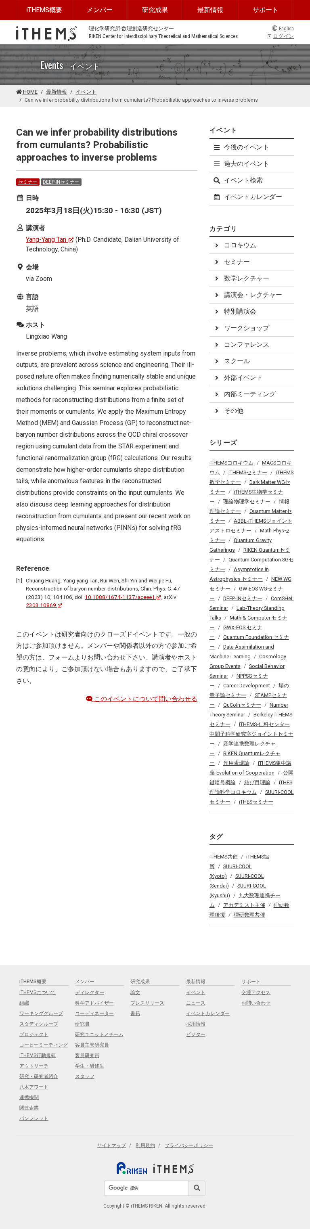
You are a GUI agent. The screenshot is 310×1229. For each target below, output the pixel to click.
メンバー (100, 10)
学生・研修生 (89, 1066)
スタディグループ (38, 1024)
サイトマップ (111, 1145)
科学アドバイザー (94, 1003)
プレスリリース (147, 1003)
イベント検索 (243, 180)
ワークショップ (246, 328)
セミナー (28, 182)
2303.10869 (41, 605)
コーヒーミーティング (43, 1045)
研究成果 (155, 10)
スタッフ (84, 1076)
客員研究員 (87, 1055)
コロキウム (240, 245)
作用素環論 (236, 763)
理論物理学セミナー (246, 501)
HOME (30, 92)
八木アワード (33, 1087)
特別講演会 (240, 311)
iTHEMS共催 (223, 857)
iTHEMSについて (37, 992)
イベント (85, 92)
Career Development (246, 686)
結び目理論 (257, 782)
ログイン (283, 36)
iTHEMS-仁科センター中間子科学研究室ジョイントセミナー (251, 734)
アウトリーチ (33, 1066)
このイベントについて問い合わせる (144, 699)
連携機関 (29, 1097)
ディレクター (89, 992)
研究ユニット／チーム (99, 1034)
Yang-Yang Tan (46, 239)
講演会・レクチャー (253, 295)
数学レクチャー (246, 278)
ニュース (195, 1003)
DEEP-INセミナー (61, 182)
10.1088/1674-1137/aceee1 (120, 597)
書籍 (135, 1013)
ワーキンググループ (41, 1013)
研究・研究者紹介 (38, 1076)
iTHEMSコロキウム (231, 463)
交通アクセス (255, 992)
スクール (237, 361)
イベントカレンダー (253, 197)
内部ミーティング (250, 394)
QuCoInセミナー (242, 705)
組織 (24, 1003)
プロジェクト (33, 1034)
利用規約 (145, 1145)
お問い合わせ (255, 1003)
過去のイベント (246, 163)
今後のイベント (246, 147)
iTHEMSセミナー (247, 472)
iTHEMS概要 (44, 10)
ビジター (195, 1034)
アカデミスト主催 (244, 905)
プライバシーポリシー (189, 1145)
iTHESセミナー (256, 802)
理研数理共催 (249, 915)
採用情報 (195, 1024)
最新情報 (210, 10)
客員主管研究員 (92, 1045)
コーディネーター (94, 1013)
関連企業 (29, 1108)
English (286, 28)
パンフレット (33, 1118)
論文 (135, 992)
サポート (266, 10)
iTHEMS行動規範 (37, 1055)
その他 (233, 411)
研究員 (82, 1024)
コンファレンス (246, 344)
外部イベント (243, 377)
